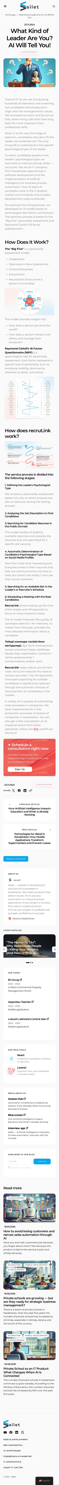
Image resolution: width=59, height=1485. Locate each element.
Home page (10, 15)
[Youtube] (5, 1432)
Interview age (16, 1128)
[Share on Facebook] (19, 790)
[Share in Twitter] (13, 790)
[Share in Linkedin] (25, 790)
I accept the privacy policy (20, 1168)
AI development (28, 52)
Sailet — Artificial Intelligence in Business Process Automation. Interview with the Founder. (28, 1135)
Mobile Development (36, 1265)
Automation (14, 1265)
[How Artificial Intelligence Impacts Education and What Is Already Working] (29, 810)
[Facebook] (11, 1432)
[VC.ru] (22, 1432)
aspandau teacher (19, 1002)
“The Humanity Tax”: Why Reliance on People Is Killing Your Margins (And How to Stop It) (23, 948)
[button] (5, 6)
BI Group (13, 979)
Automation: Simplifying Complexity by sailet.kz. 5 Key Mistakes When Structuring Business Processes (29, 1105)
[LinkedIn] (16, 1432)
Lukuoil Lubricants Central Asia (27, 1019)
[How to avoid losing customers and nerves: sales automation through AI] (29, 1208)
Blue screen (15, 1115)
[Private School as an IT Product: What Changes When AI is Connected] (29, 1345)
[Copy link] (31, 790)
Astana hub (15, 1098)
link (36, 729)
